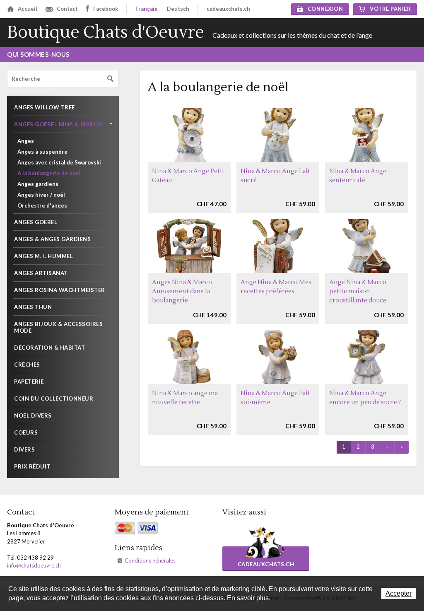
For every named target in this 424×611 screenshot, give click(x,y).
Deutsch (178, 8)
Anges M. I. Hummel (43, 256)
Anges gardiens (37, 184)
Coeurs (26, 432)
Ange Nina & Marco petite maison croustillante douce (357, 291)
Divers (24, 449)
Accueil (27, 8)
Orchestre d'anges (42, 205)
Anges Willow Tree (44, 107)
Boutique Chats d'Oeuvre (105, 32)
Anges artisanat (41, 273)
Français (146, 8)
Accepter (398, 593)
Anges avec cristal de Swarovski (59, 162)
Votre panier (390, 8)
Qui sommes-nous (38, 54)
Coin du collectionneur (53, 398)
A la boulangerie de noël (49, 173)
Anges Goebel (35, 222)
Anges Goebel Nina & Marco (58, 124)
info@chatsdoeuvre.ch (34, 565)
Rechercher (110, 78)
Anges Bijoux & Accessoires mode (58, 327)
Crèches (27, 364)
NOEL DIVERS (33, 415)
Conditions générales (150, 560)
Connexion (325, 8)
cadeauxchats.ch (228, 8)
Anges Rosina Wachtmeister (59, 290)
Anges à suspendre (42, 151)
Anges (25, 141)
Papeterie (29, 381)
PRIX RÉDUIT (32, 466)
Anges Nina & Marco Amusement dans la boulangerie (182, 291)
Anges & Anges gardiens (52, 239)
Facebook (105, 8)
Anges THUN (33, 307)
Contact (67, 8)
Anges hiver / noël (41, 194)
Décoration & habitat (49, 347)
